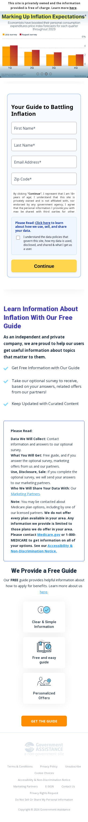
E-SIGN (49, 786)
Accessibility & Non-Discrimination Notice (44, 780)
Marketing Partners (25, 494)
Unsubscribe (73, 766)
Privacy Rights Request (44, 793)
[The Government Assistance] (44, 748)
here (73, 8)
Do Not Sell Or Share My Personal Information (44, 799)
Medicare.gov (48, 534)
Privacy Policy (48, 766)
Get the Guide (44, 721)
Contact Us (68, 786)
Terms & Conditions (19, 766)
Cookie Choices (44, 773)
